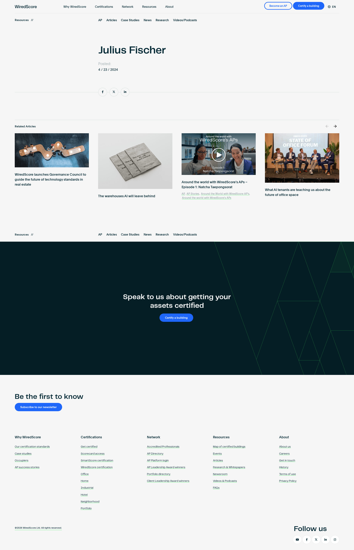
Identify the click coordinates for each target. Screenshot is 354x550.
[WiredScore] (26, 6)
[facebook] (307, 539)
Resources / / (24, 20)
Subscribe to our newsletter (38, 407)
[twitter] (316, 539)
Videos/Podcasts (185, 20)
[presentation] (327, 126)
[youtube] (297, 539)
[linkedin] (325, 539)
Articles (111, 20)
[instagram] (335, 539)
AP (100, 20)
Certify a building (308, 6)
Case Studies (130, 20)
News (148, 20)
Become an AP (278, 6)
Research (162, 20)
